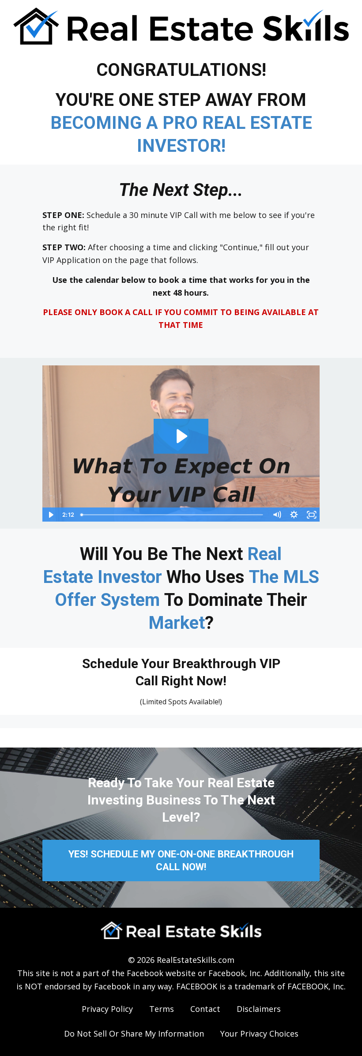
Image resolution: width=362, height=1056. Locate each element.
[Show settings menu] (293, 514)
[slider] (173, 514)
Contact (205, 1008)
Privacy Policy (107, 1008)
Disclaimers (259, 1008)
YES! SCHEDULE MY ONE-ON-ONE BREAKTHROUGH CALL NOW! (181, 860)
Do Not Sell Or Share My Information (134, 1033)
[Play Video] (50, 514)
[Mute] (276, 514)
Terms (161, 1008)
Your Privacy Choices (259, 1033)
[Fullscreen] (311, 514)
